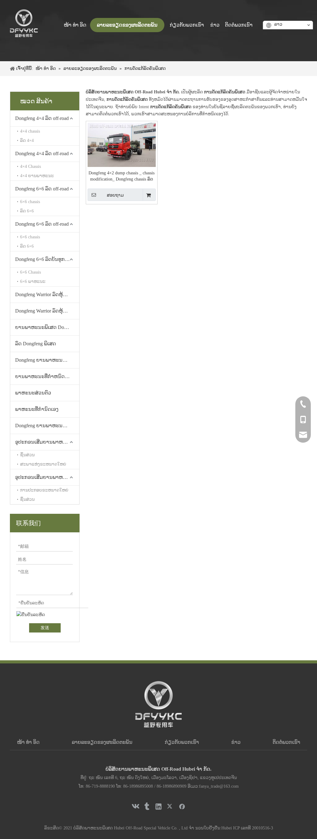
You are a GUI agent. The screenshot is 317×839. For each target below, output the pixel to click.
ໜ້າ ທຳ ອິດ (28, 742)
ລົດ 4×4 (27, 140)
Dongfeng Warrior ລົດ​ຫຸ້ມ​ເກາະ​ (46, 294)
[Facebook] (182, 806)
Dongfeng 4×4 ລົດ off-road (42, 118)
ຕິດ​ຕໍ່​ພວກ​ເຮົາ (286, 742)
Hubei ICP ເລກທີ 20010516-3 (247, 828)
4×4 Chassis (30, 166)
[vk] (135, 806)
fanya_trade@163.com (219, 786)
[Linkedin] (158, 806)
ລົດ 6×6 (27, 211)
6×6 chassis (30, 201)
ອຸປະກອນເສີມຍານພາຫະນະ (43, 442)
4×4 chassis (30, 131)
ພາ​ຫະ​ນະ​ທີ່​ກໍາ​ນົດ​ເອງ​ (37, 409)
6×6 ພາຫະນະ (33, 281)
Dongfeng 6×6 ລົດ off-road (42, 188)
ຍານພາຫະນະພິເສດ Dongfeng (46, 327)
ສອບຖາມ (115, 195)
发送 (45, 627)
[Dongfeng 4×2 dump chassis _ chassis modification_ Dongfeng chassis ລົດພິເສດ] (122, 145)
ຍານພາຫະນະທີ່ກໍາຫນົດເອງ (43, 376)
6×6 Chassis (30, 272)
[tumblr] (147, 806)
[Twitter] (170, 806)
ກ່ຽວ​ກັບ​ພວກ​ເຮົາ (182, 742)
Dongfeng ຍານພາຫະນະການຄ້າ (47, 360)
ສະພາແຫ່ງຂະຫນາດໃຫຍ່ (43, 464)
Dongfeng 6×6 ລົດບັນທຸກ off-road (47, 259)
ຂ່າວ (236, 742)
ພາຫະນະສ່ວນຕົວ (33, 392)
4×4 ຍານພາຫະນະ (37, 175)
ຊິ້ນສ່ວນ (27, 455)
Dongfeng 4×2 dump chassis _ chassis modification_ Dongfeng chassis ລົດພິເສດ (121, 176)
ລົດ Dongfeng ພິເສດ (35, 343)
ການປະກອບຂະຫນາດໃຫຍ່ (44, 490)
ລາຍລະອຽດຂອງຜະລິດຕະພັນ (102, 742)
